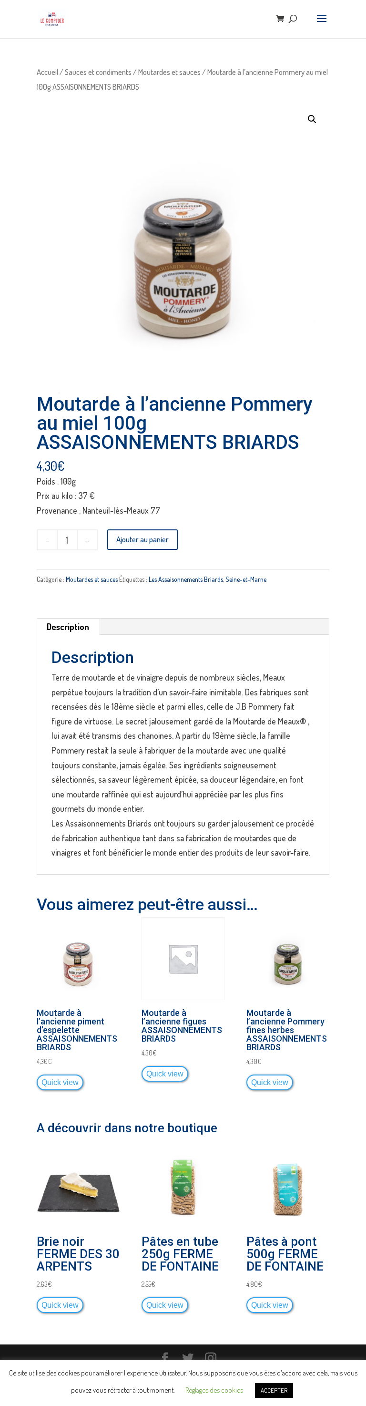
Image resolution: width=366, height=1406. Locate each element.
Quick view (60, 1082)
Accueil (47, 72)
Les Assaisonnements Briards (186, 579)
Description (68, 626)
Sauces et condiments (98, 72)
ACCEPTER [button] (274, 1390)
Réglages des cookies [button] (214, 1390)
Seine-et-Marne (245, 579)
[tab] (68, 627)
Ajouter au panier (142, 539)
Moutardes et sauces (169, 72)
